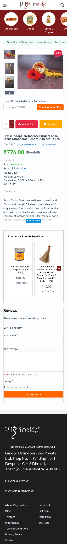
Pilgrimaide (19, 168)
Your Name (10, 335)
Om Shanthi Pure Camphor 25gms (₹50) (20, 269)
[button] (9, 49)
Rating (7, 381)
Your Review (11, 348)
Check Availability (50, 107)
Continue (32, 394)
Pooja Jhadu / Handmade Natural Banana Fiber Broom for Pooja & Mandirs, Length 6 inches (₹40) (47, 273)
